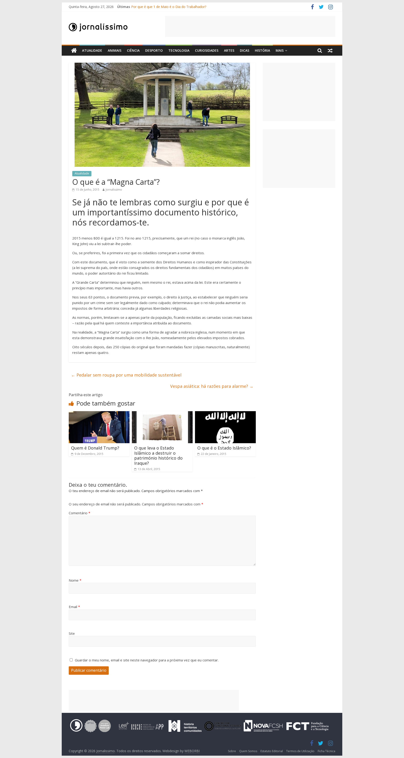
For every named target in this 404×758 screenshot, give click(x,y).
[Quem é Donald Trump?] (99, 414)
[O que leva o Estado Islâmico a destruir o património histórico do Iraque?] (162, 414)
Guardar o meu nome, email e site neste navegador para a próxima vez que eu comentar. (147, 660)
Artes (229, 50)
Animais (114, 50)
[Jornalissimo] (74, 51)
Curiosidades (206, 50)
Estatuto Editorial (271, 751)
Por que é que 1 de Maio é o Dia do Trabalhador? (168, 6)
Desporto (154, 50)
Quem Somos (248, 751)
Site (72, 633)
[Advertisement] (250, 26)
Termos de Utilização (300, 751)
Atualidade (92, 50)
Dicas (244, 50)
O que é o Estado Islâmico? (224, 448)
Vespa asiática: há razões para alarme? (211, 386)
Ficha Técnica (326, 751)
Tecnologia (178, 50)
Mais (280, 50)
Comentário (79, 513)
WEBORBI (192, 751)
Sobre (232, 751)
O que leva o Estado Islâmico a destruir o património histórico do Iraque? (158, 455)
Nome (75, 580)
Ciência (133, 50)
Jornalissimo (114, 190)
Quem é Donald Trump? (95, 448)
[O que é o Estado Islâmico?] (225, 414)
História (262, 50)
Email (74, 606)
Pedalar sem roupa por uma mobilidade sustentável (126, 375)
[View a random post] (330, 50)
